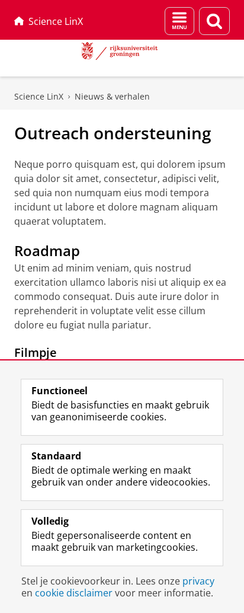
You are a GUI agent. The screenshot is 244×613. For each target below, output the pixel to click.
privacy (198, 581)
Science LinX (55, 21)
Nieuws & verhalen (112, 96)
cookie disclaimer (74, 593)
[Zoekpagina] (214, 21)
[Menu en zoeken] (179, 21)
